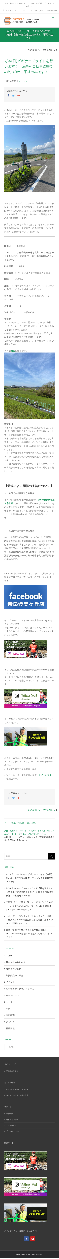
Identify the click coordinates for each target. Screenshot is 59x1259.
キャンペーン (12, 995)
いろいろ (10, 1021)
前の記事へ (34, 49)
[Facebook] (26, 1238)
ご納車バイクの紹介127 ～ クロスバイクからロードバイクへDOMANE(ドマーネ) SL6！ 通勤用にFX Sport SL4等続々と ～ (29, 906)
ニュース (10, 955)
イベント (22, 81)
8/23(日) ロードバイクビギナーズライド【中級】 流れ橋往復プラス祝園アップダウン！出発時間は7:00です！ (29, 878)
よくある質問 (11, 1125)
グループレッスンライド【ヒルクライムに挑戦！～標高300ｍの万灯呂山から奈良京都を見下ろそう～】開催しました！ (29, 920)
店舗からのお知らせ (15, 962)
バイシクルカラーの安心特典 (17, 1095)
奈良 (8, 1008)
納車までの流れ (12, 1119)
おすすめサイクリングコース (20, 988)
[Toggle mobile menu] (53, 18)
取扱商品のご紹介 (14, 975)
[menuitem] (9, 10)
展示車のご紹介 (13, 968)
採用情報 (10, 1028)
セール (9, 1002)
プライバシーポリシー (14, 1131)
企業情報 (9, 1113)
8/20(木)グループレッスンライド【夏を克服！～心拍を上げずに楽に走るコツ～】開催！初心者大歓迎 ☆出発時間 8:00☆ (29, 892)
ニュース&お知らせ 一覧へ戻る (20, 823)
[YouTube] (32, 1238)
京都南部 (10, 1015)
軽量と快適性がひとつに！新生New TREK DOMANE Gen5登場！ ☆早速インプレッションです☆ (29, 933)
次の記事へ (49, 49)
